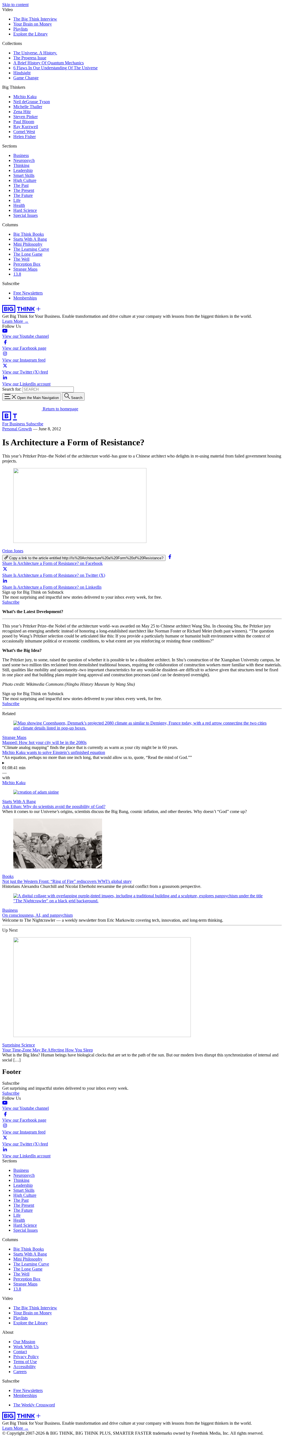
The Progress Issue (29, 57)
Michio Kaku (25, 96)
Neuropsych (24, 160)
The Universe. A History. (35, 52)
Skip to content (15, 4)
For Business (14, 423)
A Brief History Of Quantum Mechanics (48, 62)
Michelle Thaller (27, 106)
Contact (20, 1351)
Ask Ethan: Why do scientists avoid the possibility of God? (53, 806)
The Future (23, 195)
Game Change (26, 77)
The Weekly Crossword (34, 1405)
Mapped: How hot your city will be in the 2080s (44, 742)
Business (21, 155)
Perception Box (26, 264)
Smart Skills (23, 175)
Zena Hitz (22, 111)
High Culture (24, 180)
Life (17, 200)
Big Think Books (28, 234)
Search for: (11, 389)
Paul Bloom (23, 121)
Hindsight (22, 72)
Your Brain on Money (32, 24)
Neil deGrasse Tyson (31, 101)
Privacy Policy (26, 1356)
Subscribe (34, 423)
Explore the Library (30, 34)
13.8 (17, 274)
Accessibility (24, 1366)
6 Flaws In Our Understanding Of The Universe (55, 67)
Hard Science (25, 210)
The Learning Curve (31, 249)
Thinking (21, 165)
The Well (21, 259)
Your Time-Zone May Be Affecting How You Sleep (47, 1050)
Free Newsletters (28, 293)
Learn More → (15, 321)
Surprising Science (18, 1045)
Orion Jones (12, 550)
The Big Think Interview (35, 19)
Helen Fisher (24, 136)
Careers (20, 1371)
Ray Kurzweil (25, 126)
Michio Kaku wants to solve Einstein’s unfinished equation (53, 752)
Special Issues (25, 215)
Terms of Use (25, 1361)
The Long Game (27, 254)
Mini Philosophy (27, 244)
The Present (23, 190)
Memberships (25, 298)
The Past (21, 185)
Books (8, 876)
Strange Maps (25, 269)
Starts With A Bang (30, 239)
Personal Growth (17, 428)
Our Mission (24, 1341)
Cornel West (24, 131)
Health (19, 205)
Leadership (23, 170)
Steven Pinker (25, 116)
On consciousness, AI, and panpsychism (37, 915)
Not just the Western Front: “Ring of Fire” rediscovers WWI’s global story (67, 881)
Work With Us (26, 1346)
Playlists (20, 29)
